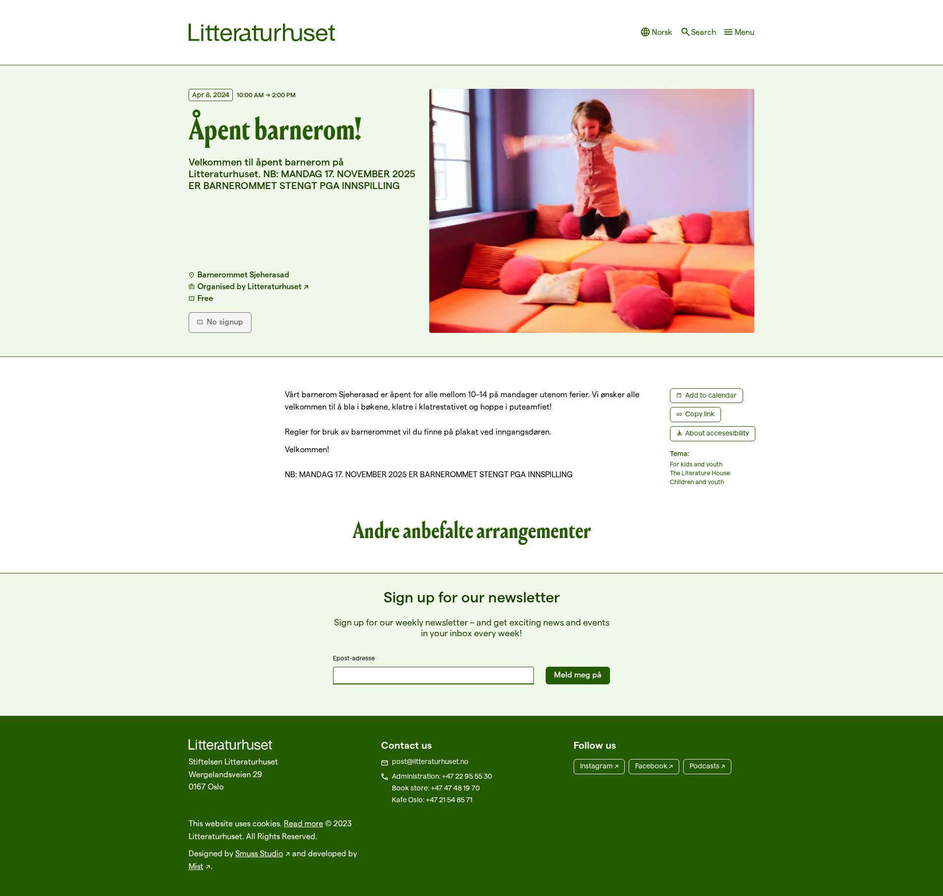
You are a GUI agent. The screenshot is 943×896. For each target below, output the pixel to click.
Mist (196, 866)
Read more (303, 823)
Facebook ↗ (654, 766)
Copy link (700, 414)
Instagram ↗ (599, 766)
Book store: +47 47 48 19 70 (436, 788)
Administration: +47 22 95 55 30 (442, 776)
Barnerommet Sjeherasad (243, 275)
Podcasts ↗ (707, 766)
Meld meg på (578, 675)
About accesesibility (717, 433)
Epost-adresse (354, 657)
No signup (225, 322)
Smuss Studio (259, 853)
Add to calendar (711, 395)
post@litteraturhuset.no (430, 761)
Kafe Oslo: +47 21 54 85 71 (432, 800)
